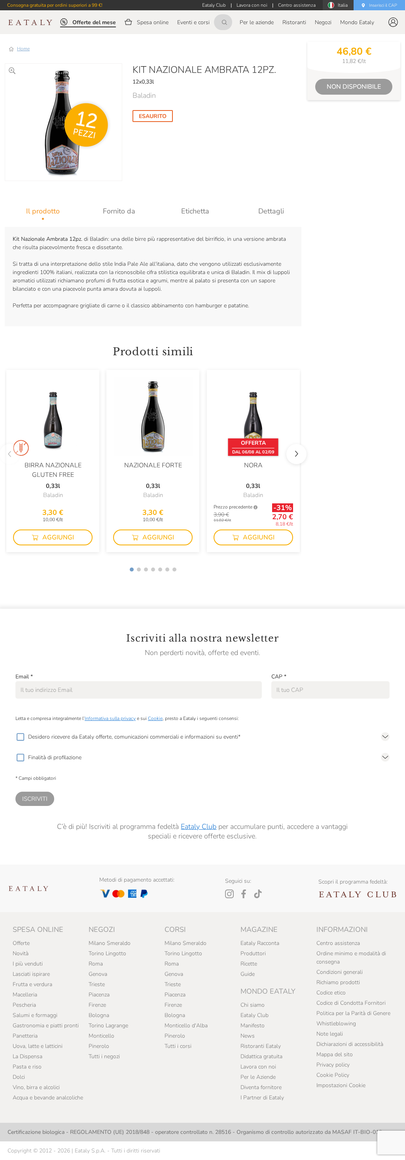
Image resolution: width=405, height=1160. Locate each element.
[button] (393, 22)
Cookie (155, 718)
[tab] (43, 211)
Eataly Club (198, 826)
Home (23, 49)
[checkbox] (20, 737)
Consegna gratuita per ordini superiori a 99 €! (54, 5)
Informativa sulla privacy (110, 718)
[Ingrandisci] (12, 70)
